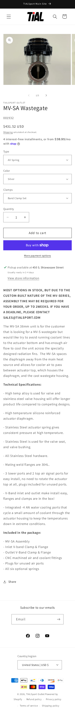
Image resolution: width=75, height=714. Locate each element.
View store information (23, 278)
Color (6, 170)
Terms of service (29, 705)
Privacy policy (54, 699)
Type (6, 151)
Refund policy (34, 699)
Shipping (8, 132)
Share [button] (12, 582)
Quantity (8, 209)
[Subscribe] (58, 619)
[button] (9, 16)
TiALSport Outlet (35, 694)
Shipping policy (50, 705)
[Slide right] (46, 95)
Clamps (8, 189)
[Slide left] (29, 95)
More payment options (37, 255)
